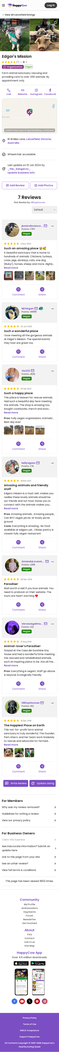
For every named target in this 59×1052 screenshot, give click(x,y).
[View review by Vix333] (12, 374)
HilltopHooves (38, 202)
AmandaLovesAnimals (33, 561)
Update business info (21, 172)
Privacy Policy (30, 1018)
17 (8, 23)
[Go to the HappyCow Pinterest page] (37, 1001)
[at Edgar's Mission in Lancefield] (8, 275)
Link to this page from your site (21, 857)
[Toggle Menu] (3, 5)
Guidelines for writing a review (20, 814)
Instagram (36, 94)
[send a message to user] (46, 226)
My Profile (29, 904)
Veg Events (29, 911)
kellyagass (28, 463)
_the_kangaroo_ (19, 169)
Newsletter (29, 919)
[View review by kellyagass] (12, 466)
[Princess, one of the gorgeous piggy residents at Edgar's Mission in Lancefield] (8, 752)
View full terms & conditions (19, 870)
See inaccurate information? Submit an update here (26, 848)
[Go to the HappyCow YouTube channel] (22, 1001)
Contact (29, 938)
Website (22, 94)
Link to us (29, 942)
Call (8, 94)
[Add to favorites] (55, 22)
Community (29, 899)
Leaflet (8, 130)
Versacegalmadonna (32, 624)
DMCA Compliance (29, 1030)
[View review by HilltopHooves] (12, 706)
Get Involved (29, 923)
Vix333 (26, 371)
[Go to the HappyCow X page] (29, 1001)
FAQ (29, 934)
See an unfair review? (15, 863)
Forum (29, 915)
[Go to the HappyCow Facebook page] (14, 1001)
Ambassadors (29, 908)
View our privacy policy (16, 820)
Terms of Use (29, 1024)
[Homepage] (17, 5)
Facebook (50, 94)
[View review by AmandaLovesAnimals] (12, 565)
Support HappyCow (29, 1036)
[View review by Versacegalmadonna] (12, 627)
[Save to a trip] (48, 22)
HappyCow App (29, 952)
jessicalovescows (32, 226)
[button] (29, 112)
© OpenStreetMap (33, 130)
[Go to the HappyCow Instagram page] (45, 1001)
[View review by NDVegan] (12, 312)
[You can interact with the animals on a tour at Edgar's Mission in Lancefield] (19, 752)
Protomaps (18, 130)
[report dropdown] (52, 226)
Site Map (29, 945)
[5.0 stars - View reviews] (9, 62)
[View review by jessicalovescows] (12, 229)
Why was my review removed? (21, 807)
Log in (51, 5)
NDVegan (28, 308)
